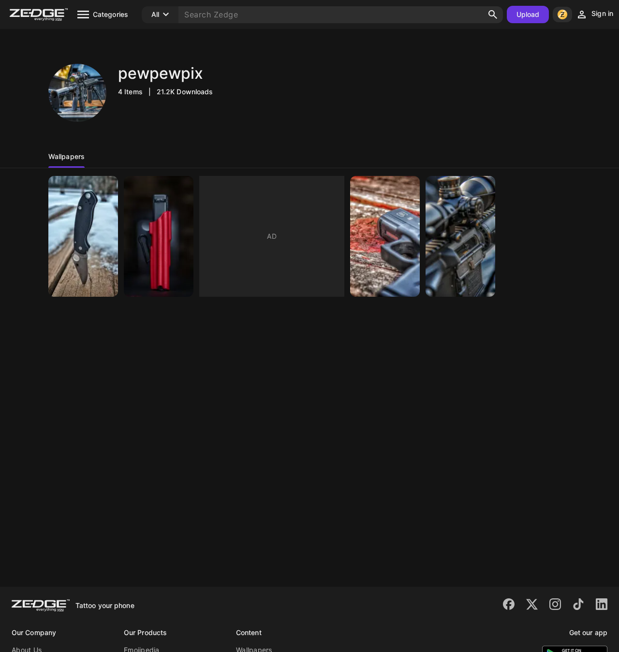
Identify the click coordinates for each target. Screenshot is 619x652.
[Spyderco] (83, 236)
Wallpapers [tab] (66, 156)
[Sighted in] (460, 236)
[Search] (492, 14)
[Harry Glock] (158, 236)
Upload (528, 14)
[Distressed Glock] (385, 236)
